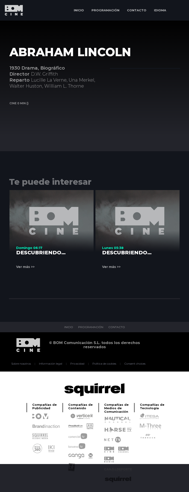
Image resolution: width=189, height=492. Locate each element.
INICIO (79, 10)
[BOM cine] (11, 23)
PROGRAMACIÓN (105, 10)
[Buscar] (178, 10)
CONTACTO (136, 10)
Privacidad (77, 363)
